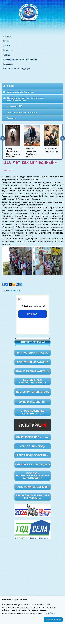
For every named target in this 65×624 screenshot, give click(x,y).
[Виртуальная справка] (32, 352)
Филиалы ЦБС (14, 106)
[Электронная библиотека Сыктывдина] (32, 496)
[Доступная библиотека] (32, 392)
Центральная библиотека (20, 92)
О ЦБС (10, 86)
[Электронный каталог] (32, 362)
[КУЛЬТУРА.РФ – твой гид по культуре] (32, 425)
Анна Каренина (51, 150)
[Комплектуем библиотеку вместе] (32, 381)
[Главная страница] (32, 16)
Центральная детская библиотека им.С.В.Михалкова (25, 99)
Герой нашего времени (32, 152)
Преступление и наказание (13, 152)
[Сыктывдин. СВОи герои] (32, 437)
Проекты (11, 118)
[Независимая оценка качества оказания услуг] (32, 412)
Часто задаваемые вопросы (22, 112)
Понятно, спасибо (53, 619)
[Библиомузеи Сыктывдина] (32, 464)
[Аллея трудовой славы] (32, 455)
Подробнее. (49, 613)
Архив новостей (12, 290)
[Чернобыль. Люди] (32, 446)
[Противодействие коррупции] (32, 371)
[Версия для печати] (62, 168)
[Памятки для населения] (32, 401)
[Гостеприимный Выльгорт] (32, 487)
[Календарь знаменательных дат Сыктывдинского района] (32, 475)
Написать (32, 314)
